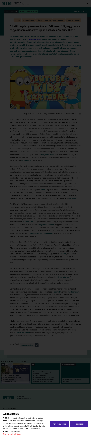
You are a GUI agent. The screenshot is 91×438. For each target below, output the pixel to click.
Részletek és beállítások (12, 434)
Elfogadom (79, 424)
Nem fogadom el (59, 424)
